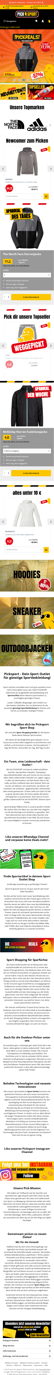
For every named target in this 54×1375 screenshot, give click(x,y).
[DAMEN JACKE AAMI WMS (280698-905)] (27, 513)
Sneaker (41, 918)
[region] (27, 56)
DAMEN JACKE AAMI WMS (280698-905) (19, 535)
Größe (6, 270)
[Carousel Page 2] (19, 80)
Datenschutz (27, 1365)
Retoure (9, 1365)
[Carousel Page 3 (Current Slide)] (23, 80)
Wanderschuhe (18, 1255)
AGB (46, 1365)
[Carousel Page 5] (33, 80)
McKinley (27, 1053)
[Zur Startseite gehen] (27, 14)
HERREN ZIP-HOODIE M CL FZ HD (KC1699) (21, 182)
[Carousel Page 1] (14, 80)
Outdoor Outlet (29, 1050)
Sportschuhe (36, 915)
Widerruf (17, 1365)
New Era (27, 926)
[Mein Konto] (43, 21)
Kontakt (44, 1363)
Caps (8, 920)
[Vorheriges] (2, 56)
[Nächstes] (52, 56)
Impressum (38, 1365)
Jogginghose (33, 1276)
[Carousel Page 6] (37, 80)
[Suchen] (36, 21)
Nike (47, 923)
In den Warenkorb (31, 297)
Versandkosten (44, 1369)
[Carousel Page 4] (28, 80)
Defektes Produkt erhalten (30, 1363)
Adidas (41, 923)
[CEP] (14, 124)
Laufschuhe (30, 1255)
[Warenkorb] (49, 21)
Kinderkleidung (38, 1308)
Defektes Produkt (11, 1363)
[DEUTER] (37, 124)
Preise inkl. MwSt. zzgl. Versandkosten (16, 265)
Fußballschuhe (21, 918)
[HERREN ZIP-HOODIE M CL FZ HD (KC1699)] (27, 161)
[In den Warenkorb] (46, 196)
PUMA (12, 926)
